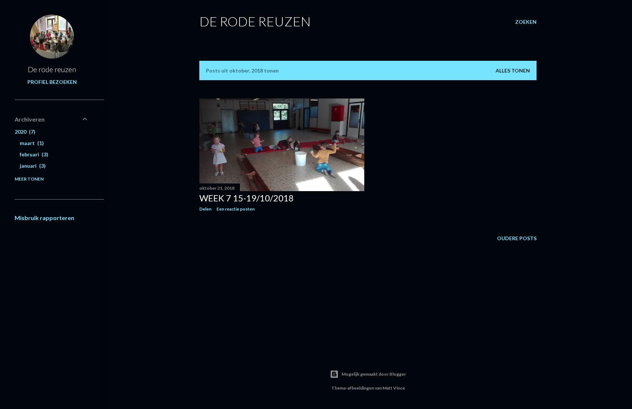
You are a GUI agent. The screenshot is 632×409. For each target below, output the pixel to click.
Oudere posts (517, 238)
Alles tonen (513, 70)
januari (32, 166)
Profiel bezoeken (52, 82)
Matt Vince (394, 388)
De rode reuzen (255, 21)
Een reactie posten (236, 209)
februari (33, 154)
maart (31, 143)
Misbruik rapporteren (44, 217)
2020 (24, 132)
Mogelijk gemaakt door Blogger (374, 374)
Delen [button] (205, 209)
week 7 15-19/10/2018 (246, 198)
